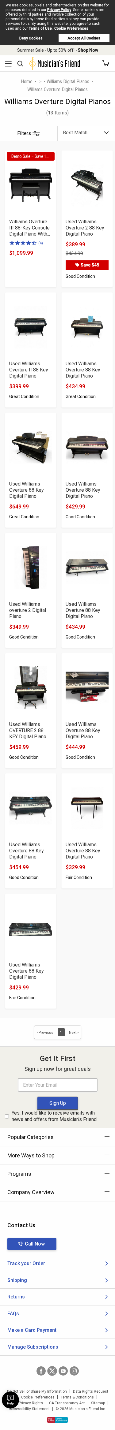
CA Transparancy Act (67, 1403)
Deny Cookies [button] (31, 38)
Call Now (35, 1244)
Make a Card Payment (31, 1330)
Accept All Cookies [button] (83, 38)
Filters (24, 133)
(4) (40, 243)
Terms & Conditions (77, 1397)
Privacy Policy (59, 10)
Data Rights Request (90, 1391)
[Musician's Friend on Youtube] (63, 1370)
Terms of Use (40, 28)
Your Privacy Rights (26, 1403)
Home (27, 81)
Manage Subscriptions (32, 1347)
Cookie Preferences (71, 28)
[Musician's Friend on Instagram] (74, 1370)
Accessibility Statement (29, 1409)
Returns (16, 1297)
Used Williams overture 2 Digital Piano (27, 610)
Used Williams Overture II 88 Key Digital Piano (28, 370)
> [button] (40, 81)
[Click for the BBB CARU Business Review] (57, 1420)
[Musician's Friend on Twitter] (52, 1370)
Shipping (17, 1280)
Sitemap (98, 1403)
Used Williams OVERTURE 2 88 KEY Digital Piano (27, 730)
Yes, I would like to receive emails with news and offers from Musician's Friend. (55, 1116)
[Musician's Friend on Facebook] (41, 1370)
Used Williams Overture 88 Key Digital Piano (83, 370)
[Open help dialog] (10, 1400)
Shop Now (88, 50)
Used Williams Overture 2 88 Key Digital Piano (85, 228)
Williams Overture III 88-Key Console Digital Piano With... (29, 228)
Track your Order (26, 1263)
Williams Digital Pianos (68, 81)
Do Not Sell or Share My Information (37, 1391)
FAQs (13, 1313)
